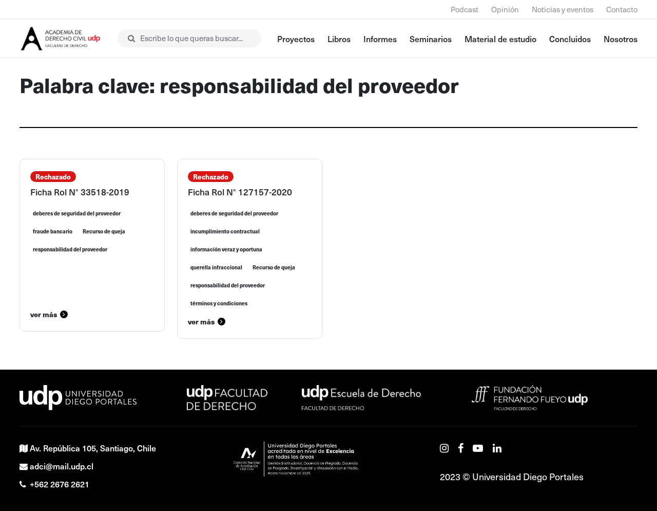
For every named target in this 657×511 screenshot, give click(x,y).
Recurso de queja (104, 231)
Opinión (505, 9)
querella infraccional (216, 267)
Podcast (464, 9)
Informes (380, 38)
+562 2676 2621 (59, 484)
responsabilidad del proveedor (70, 249)
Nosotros (620, 38)
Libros (339, 38)
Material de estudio (500, 38)
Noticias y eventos (562, 9)
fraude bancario (52, 231)
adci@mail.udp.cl (61, 466)
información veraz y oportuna (226, 249)
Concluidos (570, 38)
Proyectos (296, 38)
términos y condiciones (218, 303)
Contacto (621, 9)
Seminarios (431, 38)
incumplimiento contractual (225, 231)
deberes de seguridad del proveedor (77, 213)
